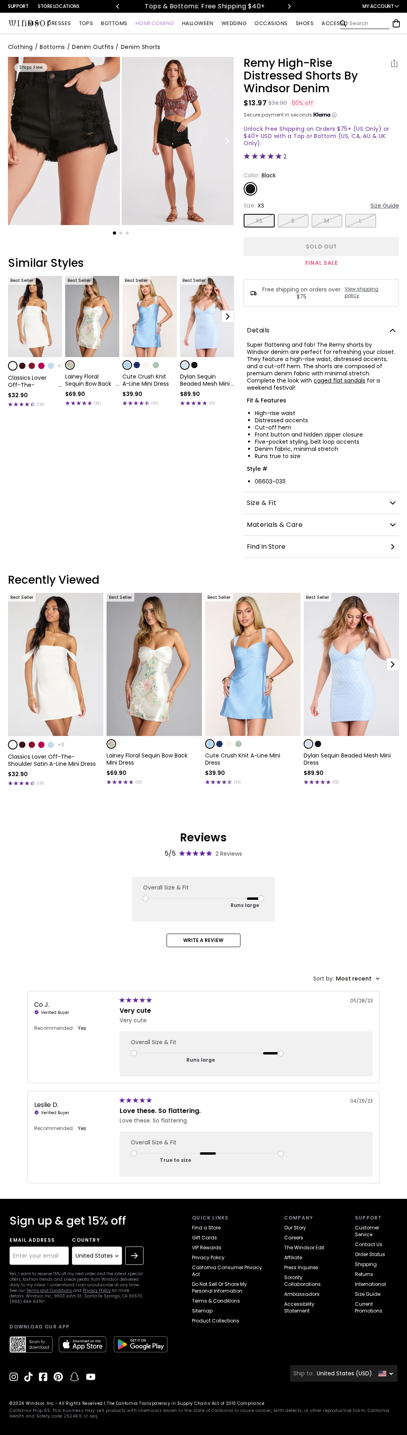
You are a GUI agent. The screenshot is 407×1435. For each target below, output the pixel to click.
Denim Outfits (93, 46)
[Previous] (118, 6)
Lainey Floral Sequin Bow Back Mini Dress (88, 380)
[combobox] (346, 979)
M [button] (326, 221)
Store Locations (58, 6)
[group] (64, 141)
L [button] (360, 221)
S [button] (293, 221)
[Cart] (396, 23)
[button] (13, 366)
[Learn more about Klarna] (334, 115)
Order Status (370, 1254)
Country (86, 1240)
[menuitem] (34, 23)
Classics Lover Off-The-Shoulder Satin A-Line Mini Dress (32, 381)
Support (18, 6)
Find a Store (206, 1227)
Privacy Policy (97, 1290)
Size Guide (384, 205)
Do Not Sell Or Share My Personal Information (219, 1287)
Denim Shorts (141, 46)
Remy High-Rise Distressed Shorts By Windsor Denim (301, 76)
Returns (364, 1274)
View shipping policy (361, 292)
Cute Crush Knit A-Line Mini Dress (145, 380)
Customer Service (367, 1231)
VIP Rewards (206, 1247)
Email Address (32, 1240)
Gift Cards (204, 1237)
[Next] (289, 6)
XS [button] (259, 221)
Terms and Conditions (49, 1290)
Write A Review (203, 940)
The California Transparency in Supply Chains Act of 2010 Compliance (185, 1403)
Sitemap (202, 1310)
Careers (293, 1237)
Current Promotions (368, 1307)
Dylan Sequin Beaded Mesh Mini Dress (205, 380)
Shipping (366, 1264)
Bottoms (52, 46)
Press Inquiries (301, 1267)
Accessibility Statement (299, 1307)
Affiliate (293, 1257)
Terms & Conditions (216, 1300)
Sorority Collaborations (302, 1280)
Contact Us (368, 1244)
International (370, 1284)
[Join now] (134, 1256)
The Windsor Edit (304, 1247)
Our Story (295, 1227)
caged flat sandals (339, 380)
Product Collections (215, 1320)
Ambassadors (302, 1294)
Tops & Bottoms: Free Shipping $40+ (175, 6)
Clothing (20, 46)
